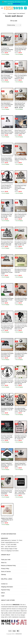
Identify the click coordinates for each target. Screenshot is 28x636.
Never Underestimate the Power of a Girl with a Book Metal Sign (20, 216)
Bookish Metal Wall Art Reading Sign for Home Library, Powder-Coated (6, 160)
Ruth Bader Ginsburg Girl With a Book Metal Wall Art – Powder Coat (21, 437)
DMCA (3, 593)
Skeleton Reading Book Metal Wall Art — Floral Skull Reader (6, 492)
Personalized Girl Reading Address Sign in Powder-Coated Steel (7, 300)
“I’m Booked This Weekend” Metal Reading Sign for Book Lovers (7, 49)
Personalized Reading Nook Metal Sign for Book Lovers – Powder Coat (21, 410)
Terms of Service (6, 571)
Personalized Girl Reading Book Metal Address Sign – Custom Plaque (21, 300)
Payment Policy (5, 590)
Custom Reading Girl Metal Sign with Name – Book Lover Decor (6, 187)
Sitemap (3, 574)
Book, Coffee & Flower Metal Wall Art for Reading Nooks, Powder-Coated (7, 132)
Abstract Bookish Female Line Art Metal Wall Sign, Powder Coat (21, 49)
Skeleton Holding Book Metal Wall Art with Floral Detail (20, 465)
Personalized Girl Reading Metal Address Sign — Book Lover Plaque (7, 355)
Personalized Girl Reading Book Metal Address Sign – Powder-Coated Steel (7, 327)
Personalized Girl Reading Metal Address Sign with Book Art (7, 382)
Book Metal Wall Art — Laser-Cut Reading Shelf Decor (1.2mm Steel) (7, 105)
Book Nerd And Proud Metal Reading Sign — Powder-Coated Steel (20, 105)
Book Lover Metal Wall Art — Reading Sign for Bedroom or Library (21, 77)
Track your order (5, 559)
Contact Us (4, 584)
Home (4, 13)
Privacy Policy (5, 568)
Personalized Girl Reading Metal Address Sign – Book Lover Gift (21, 327)
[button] (2, 8)
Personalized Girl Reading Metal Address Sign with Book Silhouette (21, 382)
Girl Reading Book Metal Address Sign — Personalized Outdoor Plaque (20, 187)
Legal (2, 595)
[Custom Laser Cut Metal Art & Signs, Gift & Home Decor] (13, 8)
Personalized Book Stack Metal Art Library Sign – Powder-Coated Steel (7, 243)
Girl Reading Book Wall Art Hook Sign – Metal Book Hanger (6, 216)
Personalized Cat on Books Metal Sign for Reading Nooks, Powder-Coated (7, 271)
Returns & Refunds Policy (8, 565)
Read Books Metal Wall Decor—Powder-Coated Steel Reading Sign (6, 437)
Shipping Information (7, 587)
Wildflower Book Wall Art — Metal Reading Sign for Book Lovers (7, 520)
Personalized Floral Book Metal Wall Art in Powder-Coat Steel (20, 271)
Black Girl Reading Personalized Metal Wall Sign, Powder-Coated (6, 77)
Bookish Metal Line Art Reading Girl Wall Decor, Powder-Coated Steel (20, 132)
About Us (3, 562)
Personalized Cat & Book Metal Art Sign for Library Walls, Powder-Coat (20, 243)
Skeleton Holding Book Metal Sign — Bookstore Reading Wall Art (6, 465)
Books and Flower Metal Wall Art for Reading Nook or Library (21, 160)
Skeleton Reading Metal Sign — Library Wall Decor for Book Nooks (20, 492)
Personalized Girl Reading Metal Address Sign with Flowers (7, 410)
